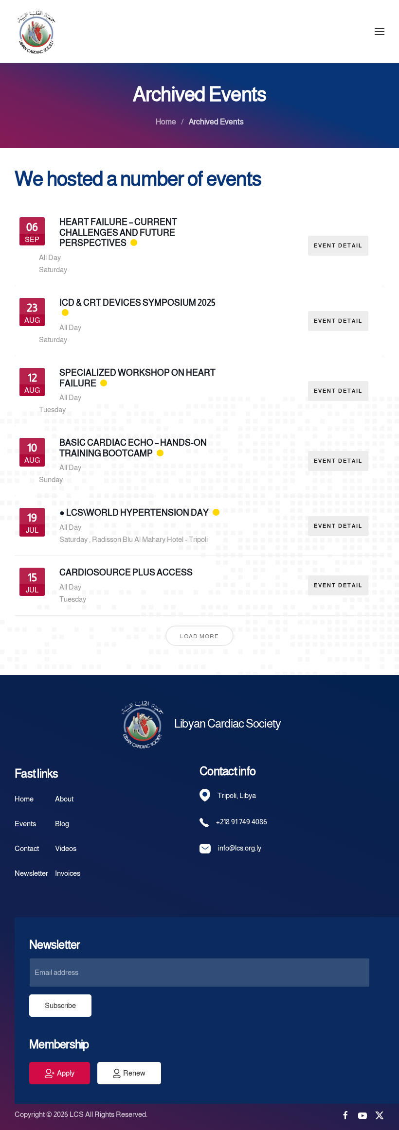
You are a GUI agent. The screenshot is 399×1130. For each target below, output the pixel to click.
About (64, 799)
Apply (65, 1073)
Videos (65, 848)
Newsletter (31, 873)
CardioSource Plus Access (126, 572)
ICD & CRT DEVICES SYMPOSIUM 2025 (137, 303)
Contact (27, 848)
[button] (379, 31)
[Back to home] (36, 31)
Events (25, 823)
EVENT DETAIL (338, 245)
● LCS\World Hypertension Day (134, 513)
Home (24, 799)
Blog (62, 823)
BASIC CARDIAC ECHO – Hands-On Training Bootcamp (133, 448)
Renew (134, 1073)
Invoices (67, 873)
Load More (199, 636)
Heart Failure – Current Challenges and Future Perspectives (118, 232)
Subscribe (60, 1005)
